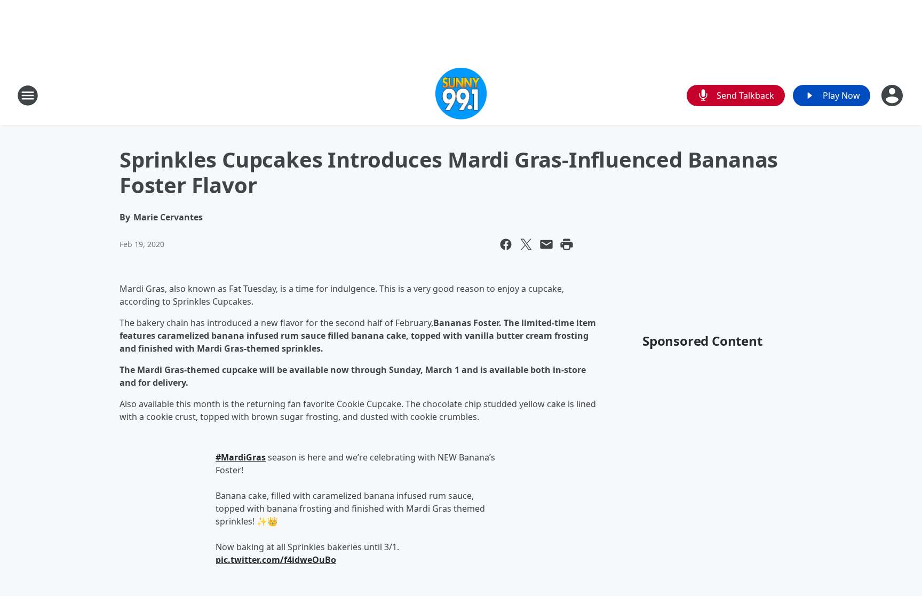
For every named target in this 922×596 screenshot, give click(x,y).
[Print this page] (566, 244)
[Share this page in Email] (546, 244)
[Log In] (893, 95)
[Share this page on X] (526, 244)
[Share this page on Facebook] (505, 244)
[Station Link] (461, 95)
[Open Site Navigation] (27, 95)
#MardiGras (241, 457)
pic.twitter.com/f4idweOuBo (276, 560)
